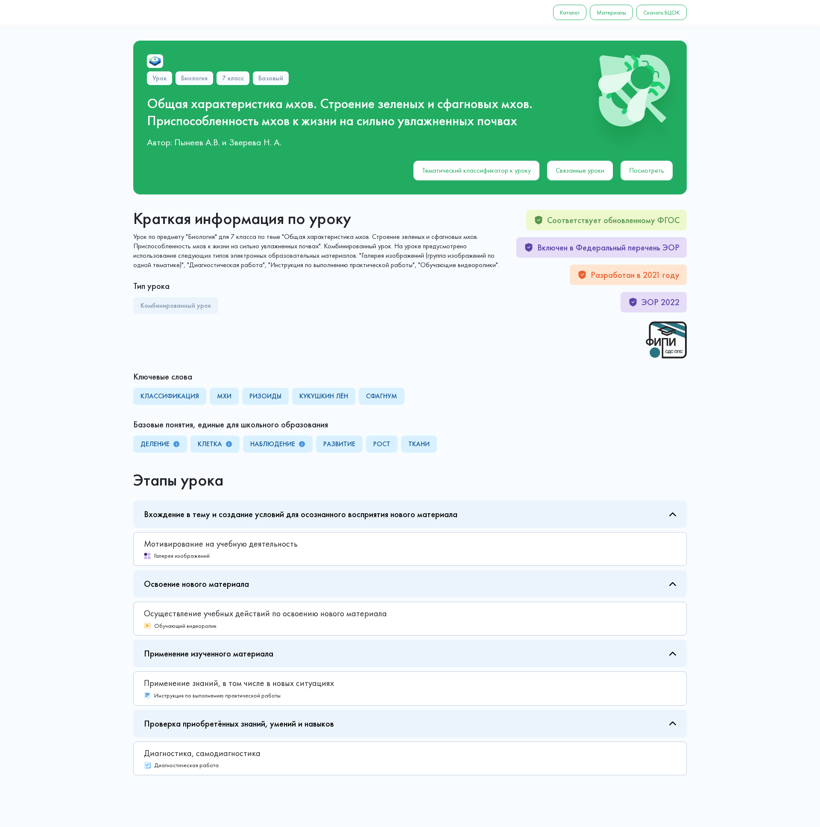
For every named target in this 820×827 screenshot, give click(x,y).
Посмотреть (646, 170)
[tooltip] (176, 444)
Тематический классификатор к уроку (476, 170)
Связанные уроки (580, 170)
